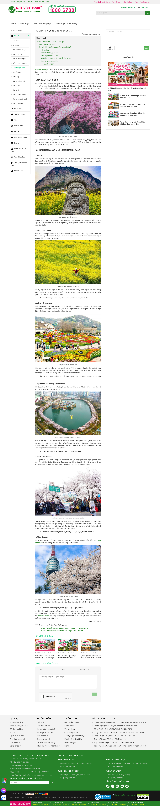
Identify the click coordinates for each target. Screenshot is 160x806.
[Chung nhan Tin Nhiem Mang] (124, 795)
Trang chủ (13, 24)
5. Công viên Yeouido (49, 61)
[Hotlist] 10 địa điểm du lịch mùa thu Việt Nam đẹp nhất (91, 657)
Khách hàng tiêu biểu (73, 739)
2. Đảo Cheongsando (49, 52)
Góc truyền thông (20, 137)
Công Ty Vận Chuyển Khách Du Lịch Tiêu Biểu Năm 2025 (117, 736)
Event (16, 143)
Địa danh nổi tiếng (19, 50)
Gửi (52, 783)
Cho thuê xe (127, 2)
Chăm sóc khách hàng (18, 150)
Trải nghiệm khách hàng (19, 164)
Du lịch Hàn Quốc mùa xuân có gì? (50, 41)
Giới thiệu (41, 722)
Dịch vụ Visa (15, 742)
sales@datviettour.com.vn (23, 765)
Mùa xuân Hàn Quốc (47, 44)
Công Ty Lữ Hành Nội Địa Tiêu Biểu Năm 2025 (113, 729)
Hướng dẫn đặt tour (45, 732)
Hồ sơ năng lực (70, 742)
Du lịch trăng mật (19, 81)
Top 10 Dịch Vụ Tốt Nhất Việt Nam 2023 (110, 739)
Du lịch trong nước (19, 54)
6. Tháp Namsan (47, 64)
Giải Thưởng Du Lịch (20, 63)
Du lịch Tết (16, 85)
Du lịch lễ (16, 90)
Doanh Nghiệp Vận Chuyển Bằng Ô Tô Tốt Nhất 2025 (116, 725)
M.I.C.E (16, 131)
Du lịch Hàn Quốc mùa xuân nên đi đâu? (55, 47)
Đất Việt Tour (43, 616)
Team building (19, 114)
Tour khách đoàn (17, 722)
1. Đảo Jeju (45, 50)
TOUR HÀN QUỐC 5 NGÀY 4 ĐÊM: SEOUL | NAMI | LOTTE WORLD (64, 628)
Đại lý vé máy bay (17, 736)
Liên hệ (67, 746)
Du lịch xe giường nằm (21, 99)
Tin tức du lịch (24, 24)
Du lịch (34, 24)
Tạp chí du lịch (19, 157)
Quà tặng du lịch (43, 739)
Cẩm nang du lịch (45, 24)
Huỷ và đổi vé (42, 736)
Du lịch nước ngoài (19, 59)
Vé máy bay (116, 2)
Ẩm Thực (16, 41)
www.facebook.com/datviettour (29, 769)
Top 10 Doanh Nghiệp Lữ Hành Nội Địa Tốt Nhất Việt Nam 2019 (120, 746)
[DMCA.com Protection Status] (142, 797)
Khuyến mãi (17, 72)
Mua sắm (16, 45)
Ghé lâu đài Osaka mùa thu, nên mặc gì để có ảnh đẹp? (45, 657)
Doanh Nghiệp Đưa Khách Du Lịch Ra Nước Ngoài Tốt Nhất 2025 (120, 722)
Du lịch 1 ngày (18, 103)
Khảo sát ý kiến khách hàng (48, 746)
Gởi (94, 694)
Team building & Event (102, 2)
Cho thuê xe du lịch (17, 739)
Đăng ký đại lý (15, 746)
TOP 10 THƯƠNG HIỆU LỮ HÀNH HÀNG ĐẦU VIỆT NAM (30, 2)
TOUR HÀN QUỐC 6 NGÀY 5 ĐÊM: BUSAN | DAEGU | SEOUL (61, 631)
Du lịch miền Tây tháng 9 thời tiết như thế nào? (67, 657)
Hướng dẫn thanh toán (46, 729)
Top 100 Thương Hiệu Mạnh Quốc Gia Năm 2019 (114, 742)
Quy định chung (43, 725)
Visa (136, 2)
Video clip (16, 77)
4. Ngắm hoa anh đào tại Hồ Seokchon (56, 58)
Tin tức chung (70, 729)
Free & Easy (18, 171)
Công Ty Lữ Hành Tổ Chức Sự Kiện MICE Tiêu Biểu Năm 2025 (119, 732)
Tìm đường (4, 785)
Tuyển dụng (144, 2)
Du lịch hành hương (19, 94)
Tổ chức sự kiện (16, 729)
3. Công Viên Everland (49, 55)
